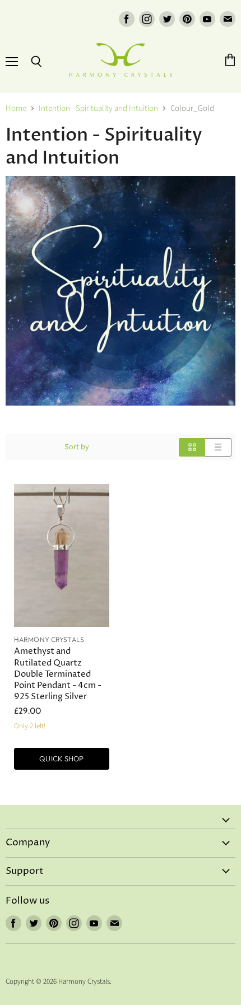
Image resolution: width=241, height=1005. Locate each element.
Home (16, 108)
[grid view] (192, 447)
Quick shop (61, 758)
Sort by (76, 447)
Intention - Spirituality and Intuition (98, 108)
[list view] (218, 447)
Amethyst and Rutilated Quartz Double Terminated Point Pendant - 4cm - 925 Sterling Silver (57, 673)
